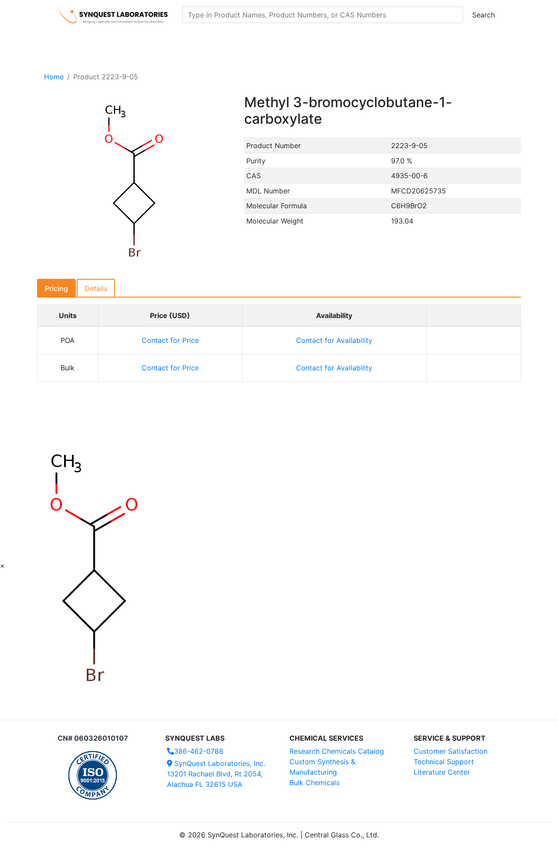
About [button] (391, 39)
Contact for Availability (334, 340)
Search (483, 14)
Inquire (474, 340)
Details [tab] (96, 288)
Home (54, 76)
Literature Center (442, 772)
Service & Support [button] (247, 39)
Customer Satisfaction (450, 751)
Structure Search (179, 39)
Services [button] (351, 39)
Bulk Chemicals (314, 782)
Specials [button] (307, 39)
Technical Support (444, 761)
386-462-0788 (198, 751)
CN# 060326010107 (93, 738)
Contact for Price (170, 340)
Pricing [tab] (56, 288)
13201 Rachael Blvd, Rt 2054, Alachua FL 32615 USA (216, 774)
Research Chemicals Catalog (336, 751)
